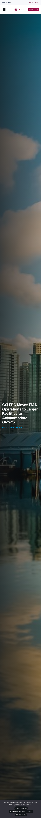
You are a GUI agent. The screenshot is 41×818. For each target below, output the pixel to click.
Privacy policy (21, 815)
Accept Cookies (21, 808)
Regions (6, 2)
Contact (33, 9)
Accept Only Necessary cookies (21, 811)
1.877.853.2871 (33, 2)
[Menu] (4, 9)
